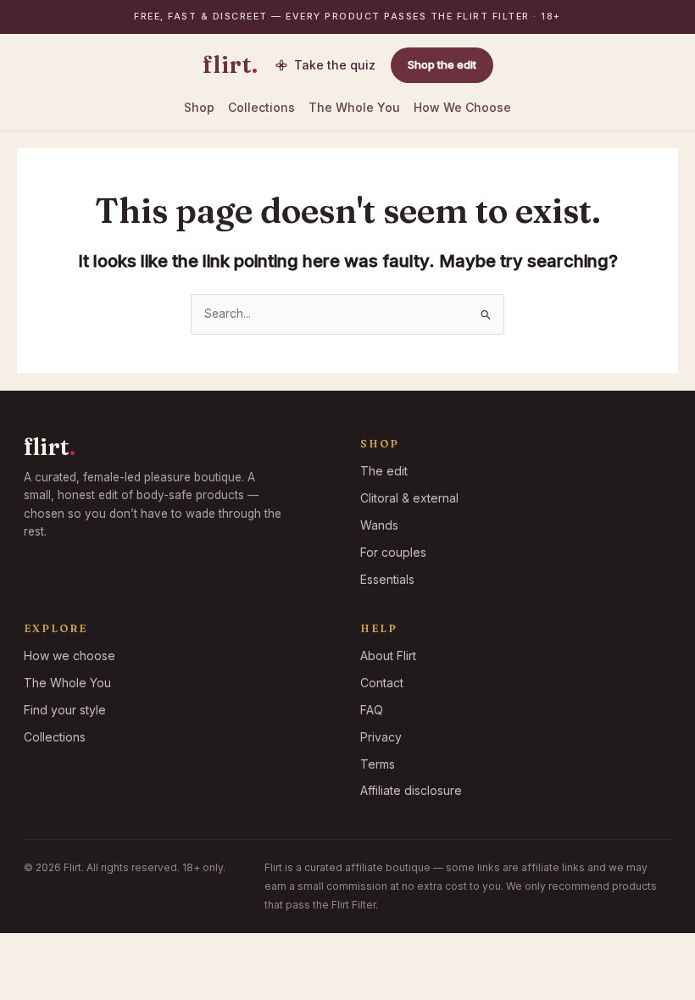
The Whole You (354, 107)
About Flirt (388, 655)
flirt (231, 65)
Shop (199, 107)
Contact (381, 682)
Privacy (381, 737)
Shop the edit (442, 64)
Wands (379, 525)
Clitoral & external (409, 498)
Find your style (65, 710)
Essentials (387, 579)
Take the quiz (334, 65)
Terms (377, 764)
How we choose (69, 655)
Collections (261, 107)
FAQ (371, 710)
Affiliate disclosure (411, 790)
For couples (393, 552)
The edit (384, 471)
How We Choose (462, 107)
